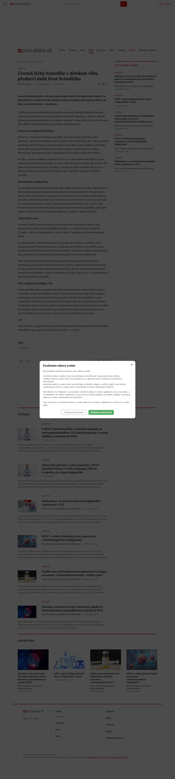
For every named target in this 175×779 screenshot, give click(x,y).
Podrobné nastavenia (74, 412)
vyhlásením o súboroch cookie (115, 402)
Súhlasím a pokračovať (101, 412)
